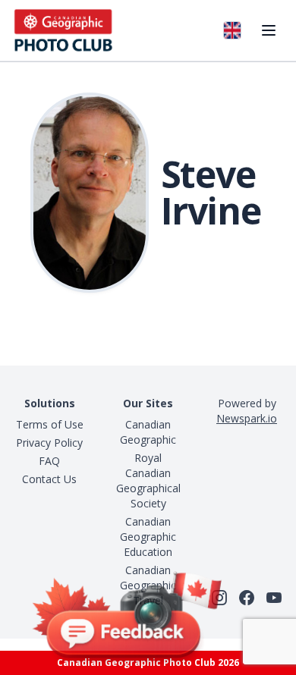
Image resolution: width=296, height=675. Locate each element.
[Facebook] (246, 597)
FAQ (49, 461)
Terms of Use (49, 424)
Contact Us (49, 479)
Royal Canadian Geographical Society (148, 480)
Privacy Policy (49, 442)
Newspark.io (246, 418)
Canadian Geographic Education (148, 536)
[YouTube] (274, 597)
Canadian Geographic (148, 432)
